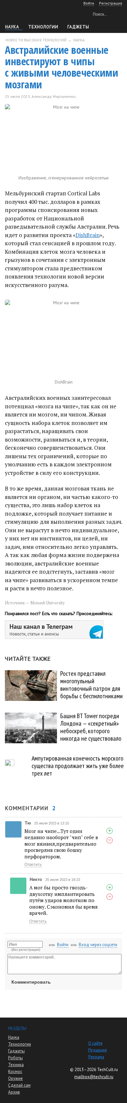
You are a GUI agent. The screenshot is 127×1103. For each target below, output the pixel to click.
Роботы (15, 1058)
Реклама (96, 1057)
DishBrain (88, 235)
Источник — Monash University (35, 603)
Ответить (33, 864)
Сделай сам (19, 1085)
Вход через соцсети (98, 944)
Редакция (97, 1050)
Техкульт (32, 13)
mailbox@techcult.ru (93, 1077)
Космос (15, 1071)
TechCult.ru (107, 1069)
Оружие (15, 1078)
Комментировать (31, 982)
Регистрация (110, 3)
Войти (62, 944)
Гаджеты (78, 27)
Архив (14, 1092)
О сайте (95, 1043)
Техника (16, 1064)
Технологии (43, 27)
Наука (12, 27)
